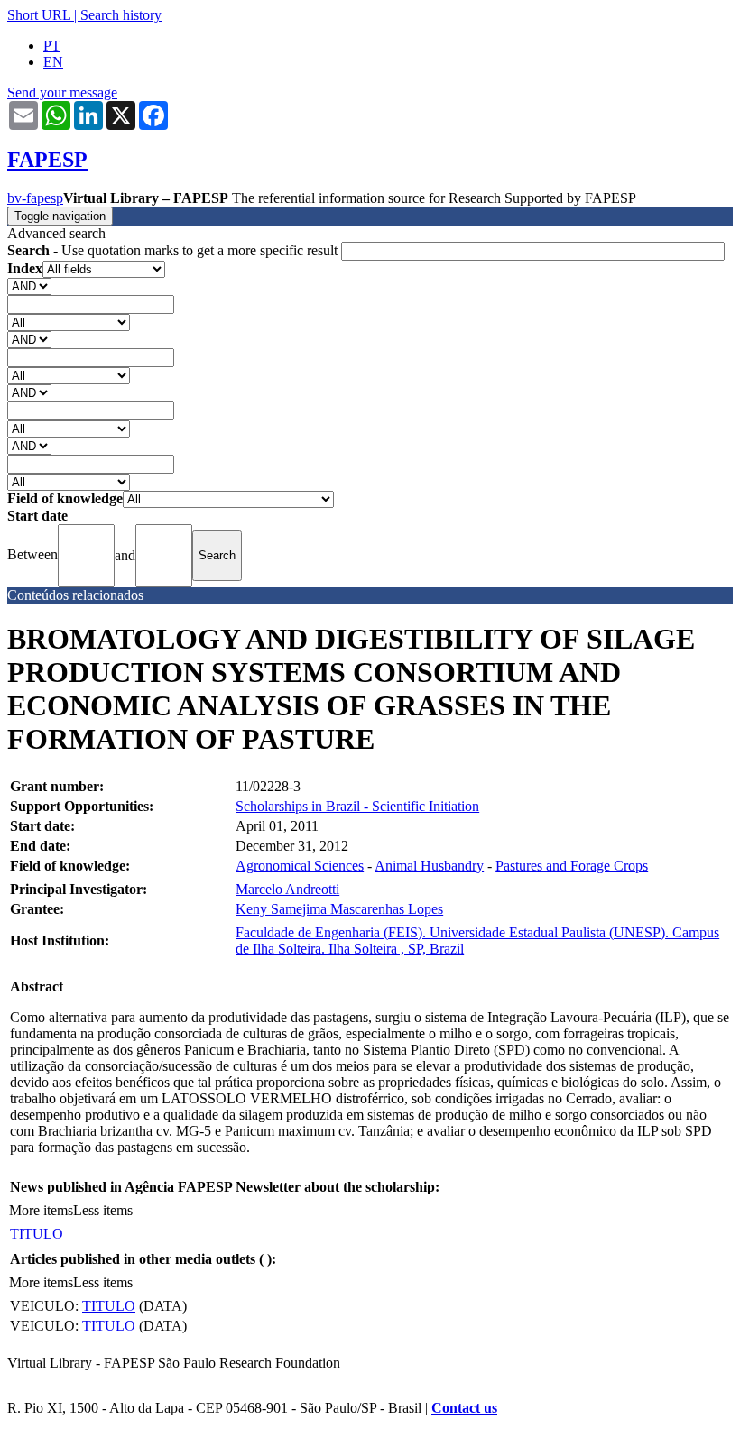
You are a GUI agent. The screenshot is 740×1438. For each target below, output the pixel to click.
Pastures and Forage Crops (571, 865)
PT (51, 45)
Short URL (38, 15)
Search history (121, 15)
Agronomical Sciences (300, 865)
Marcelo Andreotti (287, 889)
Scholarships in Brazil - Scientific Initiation (357, 806)
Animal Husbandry (429, 865)
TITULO (36, 1233)
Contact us (464, 1407)
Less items (103, 1210)
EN (53, 61)
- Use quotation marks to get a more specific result (174, 250)
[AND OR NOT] (29, 285)
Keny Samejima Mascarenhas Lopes (339, 909)
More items (41, 1210)
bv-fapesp (35, 198)
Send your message (62, 92)
